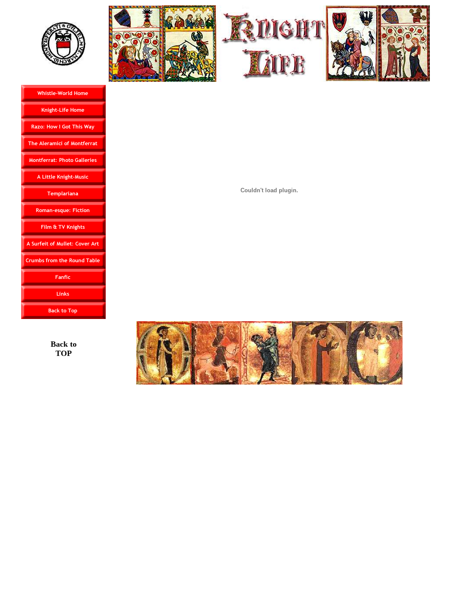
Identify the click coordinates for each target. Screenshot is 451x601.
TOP (63, 353)
